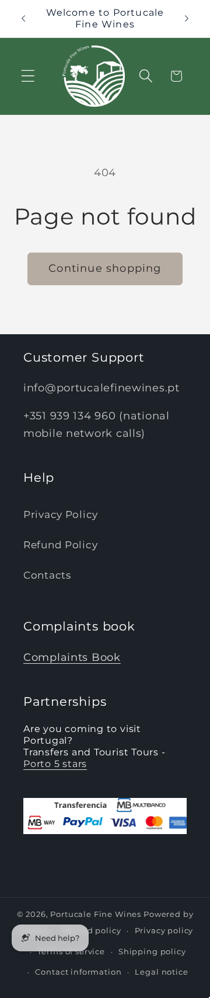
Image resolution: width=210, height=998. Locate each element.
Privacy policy (164, 930)
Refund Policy (60, 545)
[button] (28, 76)
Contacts (47, 575)
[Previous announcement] (23, 18)
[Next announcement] (187, 18)
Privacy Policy (60, 514)
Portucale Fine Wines (95, 914)
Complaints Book (72, 657)
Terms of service (70, 951)
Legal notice (161, 971)
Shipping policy (152, 951)
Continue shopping (104, 268)
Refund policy (91, 930)
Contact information (78, 971)
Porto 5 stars (55, 763)
